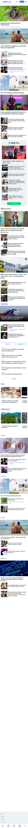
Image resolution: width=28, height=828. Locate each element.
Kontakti (2, 816)
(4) (21, 319)
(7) (24, 69)
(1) (24, 63)
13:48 (3, 353)
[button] (26, 2)
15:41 (3, 347)
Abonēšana (3, 821)
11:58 (3, 366)
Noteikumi (3, 819)
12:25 (3, 360)
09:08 (3, 372)
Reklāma (2, 814)
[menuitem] (16, 1)
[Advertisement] (14, 660)
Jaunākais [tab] (7, 344)
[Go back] (1, 1)
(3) (6, 580)
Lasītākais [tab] (20, 344)
